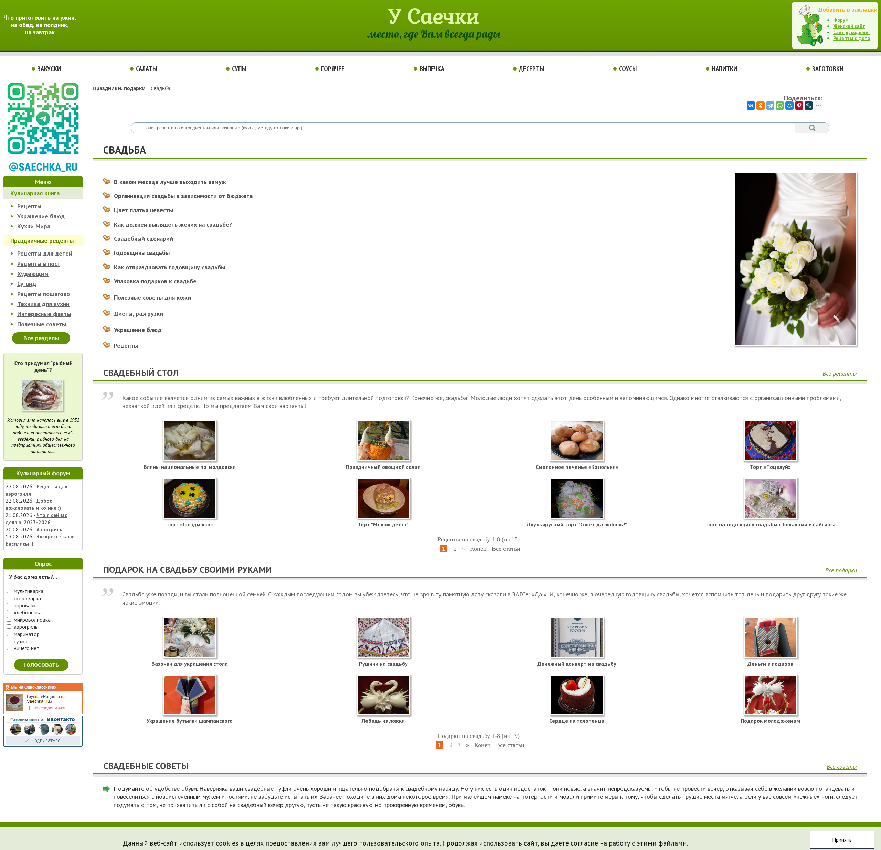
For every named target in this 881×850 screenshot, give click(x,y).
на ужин (63, 17)
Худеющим (33, 274)
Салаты (146, 68)
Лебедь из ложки (383, 720)
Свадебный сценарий (143, 239)
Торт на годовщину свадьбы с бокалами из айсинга (770, 524)
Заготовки (827, 68)
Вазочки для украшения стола (189, 663)
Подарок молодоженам (770, 720)
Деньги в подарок (770, 663)
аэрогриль (25, 626)
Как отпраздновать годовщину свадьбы (169, 267)
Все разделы (41, 338)
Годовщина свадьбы (142, 253)
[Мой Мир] (789, 105)
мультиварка (27, 591)
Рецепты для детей (44, 253)
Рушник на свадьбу (383, 663)
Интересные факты (44, 314)
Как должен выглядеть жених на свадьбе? (173, 224)
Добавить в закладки (848, 9)
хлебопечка (27, 612)
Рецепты (29, 206)
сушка (20, 641)
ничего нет (25, 648)
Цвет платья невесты (143, 210)
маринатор (26, 634)
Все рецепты (839, 373)
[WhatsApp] (780, 105)
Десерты (531, 68)
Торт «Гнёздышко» (189, 524)
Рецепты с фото (851, 38)
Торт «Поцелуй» (770, 466)
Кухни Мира (33, 226)
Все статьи (506, 548)
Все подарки (841, 570)
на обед (22, 25)
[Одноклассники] (760, 105)
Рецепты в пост (38, 264)
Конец (478, 548)
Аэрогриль (49, 529)
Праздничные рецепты (42, 241)
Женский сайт (849, 26)
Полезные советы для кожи (152, 297)
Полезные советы (41, 324)
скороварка (26, 598)
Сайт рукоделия (851, 32)
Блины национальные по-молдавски (190, 466)
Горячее (332, 68)
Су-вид (26, 284)
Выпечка (432, 68)
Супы (239, 68)
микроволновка (31, 619)
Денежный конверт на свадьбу (576, 663)
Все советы (842, 767)
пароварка (25, 605)
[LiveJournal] (809, 105)
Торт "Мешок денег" (383, 524)
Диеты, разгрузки (138, 314)
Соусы (628, 68)
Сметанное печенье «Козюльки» (576, 466)
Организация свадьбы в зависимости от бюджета (183, 196)
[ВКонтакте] (751, 105)
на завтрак (40, 32)
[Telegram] (770, 105)
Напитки (724, 68)
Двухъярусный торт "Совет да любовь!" (577, 524)
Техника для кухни (43, 304)
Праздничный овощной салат (383, 466)
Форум (841, 20)
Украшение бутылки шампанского (190, 720)
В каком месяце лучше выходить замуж (170, 182)
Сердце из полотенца (576, 720)
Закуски (49, 68)
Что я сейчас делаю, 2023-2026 (36, 519)
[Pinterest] (799, 105)
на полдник (51, 25)
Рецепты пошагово (43, 294)
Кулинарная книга (35, 193)
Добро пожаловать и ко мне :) (33, 504)
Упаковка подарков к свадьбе (155, 281)
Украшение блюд (41, 216)
